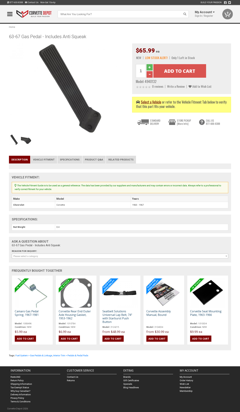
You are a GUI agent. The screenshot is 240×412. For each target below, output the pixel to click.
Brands (127, 377)
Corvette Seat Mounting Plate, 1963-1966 (206, 313)
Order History (186, 380)
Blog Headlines (131, 387)
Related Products (121, 159)
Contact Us (32, 2)
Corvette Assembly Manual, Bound (158, 313)
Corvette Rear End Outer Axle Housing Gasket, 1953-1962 (75, 314)
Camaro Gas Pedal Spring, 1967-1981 (27, 313)
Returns (71, 380)
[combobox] (120, 256)
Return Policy (17, 380)
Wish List (184, 384)
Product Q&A (94, 159)
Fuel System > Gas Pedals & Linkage (33, 355)
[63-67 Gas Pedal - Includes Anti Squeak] (68, 88)
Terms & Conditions (20, 401)
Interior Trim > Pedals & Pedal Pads (70, 355)
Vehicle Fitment (44, 159)
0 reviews (157, 86)
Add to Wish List (202, 86)
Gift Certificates (131, 380)
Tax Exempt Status (20, 387)
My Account (186, 377)
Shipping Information (21, 384)
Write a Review (176, 86)
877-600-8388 (16, 2)
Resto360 (15, 377)
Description (19, 159)
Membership (186, 391)
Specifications (70, 159)
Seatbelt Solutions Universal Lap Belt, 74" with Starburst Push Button (117, 316)
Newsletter (185, 387)
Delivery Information (21, 394)
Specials (127, 384)
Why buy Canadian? (20, 391)
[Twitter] (229, 2)
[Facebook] (225, 2)
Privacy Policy (17, 398)
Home (12, 27)
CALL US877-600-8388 (213, 122)
